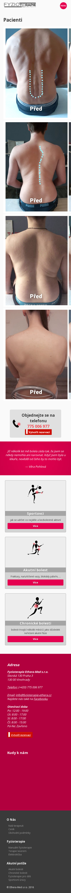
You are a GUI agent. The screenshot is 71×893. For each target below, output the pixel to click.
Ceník (11, 829)
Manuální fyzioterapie (20, 847)
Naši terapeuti (15, 825)
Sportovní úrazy (17, 879)
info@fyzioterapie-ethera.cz (33, 695)
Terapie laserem (17, 851)
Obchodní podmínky (19, 832)
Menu (63, 5)
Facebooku (41, 699)
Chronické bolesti (17, 872)
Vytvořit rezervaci (39, 432)
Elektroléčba (15, 854)
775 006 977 (38, 426)
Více (35, 526)
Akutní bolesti (15, 869)
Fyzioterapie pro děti (19, 876)
